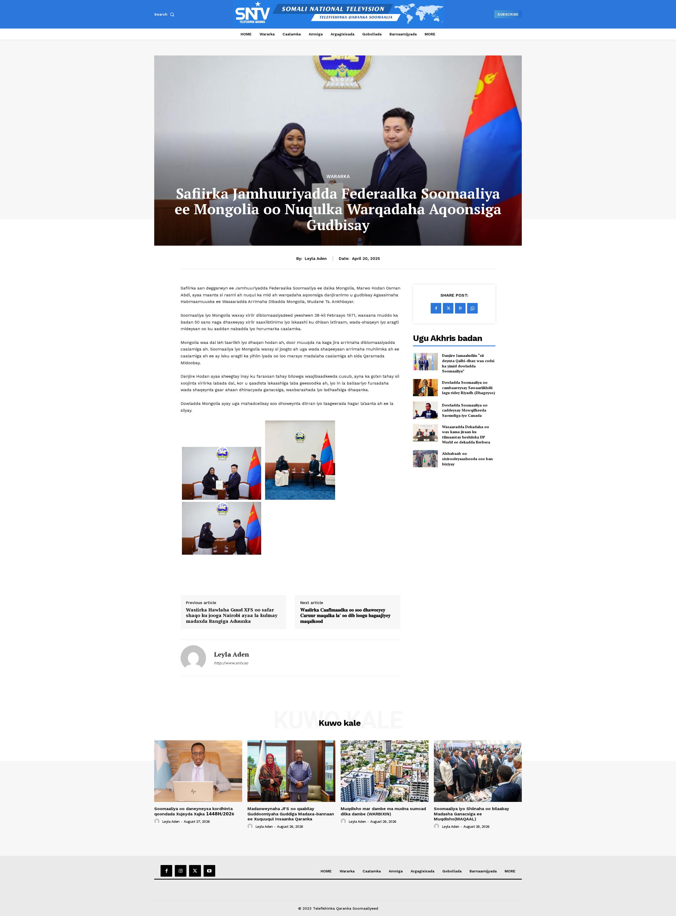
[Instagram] (180, 871)
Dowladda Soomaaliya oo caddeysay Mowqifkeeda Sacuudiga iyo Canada (464, 410)
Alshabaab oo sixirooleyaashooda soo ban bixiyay (467, 458)
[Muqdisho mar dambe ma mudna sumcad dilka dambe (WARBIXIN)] (385, 771)
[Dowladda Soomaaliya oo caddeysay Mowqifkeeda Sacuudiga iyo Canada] (425, 410)
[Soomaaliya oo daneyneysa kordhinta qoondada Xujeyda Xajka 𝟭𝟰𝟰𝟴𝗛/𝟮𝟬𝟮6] (198, 771)
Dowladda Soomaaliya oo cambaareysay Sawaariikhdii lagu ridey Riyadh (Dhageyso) (468, 387)
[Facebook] (436, 308)
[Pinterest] (460, 308)
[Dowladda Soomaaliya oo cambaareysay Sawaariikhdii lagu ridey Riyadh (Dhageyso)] (425, 387)
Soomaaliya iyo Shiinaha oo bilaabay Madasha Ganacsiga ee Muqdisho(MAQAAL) (471, 813)
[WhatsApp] (472, 308)
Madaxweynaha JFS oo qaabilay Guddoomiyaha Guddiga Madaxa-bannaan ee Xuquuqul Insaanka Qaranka (290, 813)
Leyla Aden (316, 258)
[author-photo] (157, 821)
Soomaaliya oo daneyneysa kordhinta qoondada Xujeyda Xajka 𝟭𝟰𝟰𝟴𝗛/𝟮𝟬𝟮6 (194, 811)
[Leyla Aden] (193, 658)
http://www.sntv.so (231, 663)
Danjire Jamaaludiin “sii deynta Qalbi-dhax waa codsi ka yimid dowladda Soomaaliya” (468, 363)
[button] (165, 14)
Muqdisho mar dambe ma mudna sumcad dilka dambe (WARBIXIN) (383, 811)
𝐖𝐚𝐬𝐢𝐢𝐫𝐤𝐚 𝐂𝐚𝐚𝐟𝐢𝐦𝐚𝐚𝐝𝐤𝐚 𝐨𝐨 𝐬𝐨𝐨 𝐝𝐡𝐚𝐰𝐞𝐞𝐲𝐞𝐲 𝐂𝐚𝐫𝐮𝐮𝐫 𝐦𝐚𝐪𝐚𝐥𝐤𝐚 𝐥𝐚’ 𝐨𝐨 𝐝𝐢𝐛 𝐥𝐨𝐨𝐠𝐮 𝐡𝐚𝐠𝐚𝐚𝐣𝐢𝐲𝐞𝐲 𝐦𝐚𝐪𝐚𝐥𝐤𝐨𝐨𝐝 (345, 615)
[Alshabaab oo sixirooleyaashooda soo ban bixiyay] (425, 458)
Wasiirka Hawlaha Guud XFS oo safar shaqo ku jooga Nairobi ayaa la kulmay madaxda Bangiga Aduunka (232, 615)
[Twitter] (448, 308)
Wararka (338, 176)
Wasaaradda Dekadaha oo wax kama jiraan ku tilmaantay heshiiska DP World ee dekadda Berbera (466, 434)
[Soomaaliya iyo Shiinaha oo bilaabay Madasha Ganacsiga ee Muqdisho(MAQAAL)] (478, 771)
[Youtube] (209, 871)
